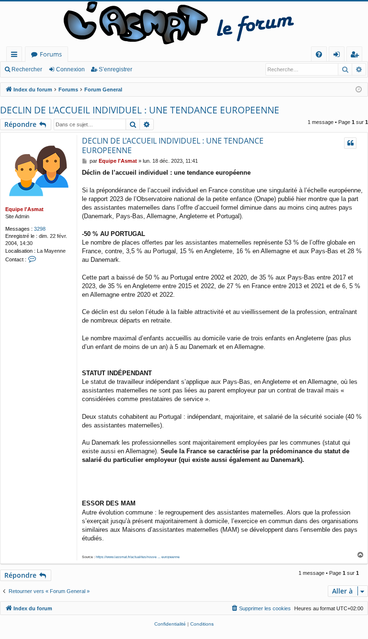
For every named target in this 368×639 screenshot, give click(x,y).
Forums (51, 54)
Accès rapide (16, 56)
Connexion (70, 69)
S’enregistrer (115, 69)
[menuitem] (318, 54)
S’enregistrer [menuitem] (356, 56)
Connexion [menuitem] (338, 56)
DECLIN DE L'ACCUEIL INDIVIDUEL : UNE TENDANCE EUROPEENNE (139, 110)
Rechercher (27, 69)
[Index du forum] (184, 23)
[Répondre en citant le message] (350, 143)
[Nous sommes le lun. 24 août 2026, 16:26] (359, 89)
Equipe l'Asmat (24, 209)
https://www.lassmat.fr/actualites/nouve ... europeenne (138, 557)
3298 (40, 229)
